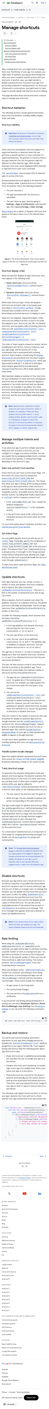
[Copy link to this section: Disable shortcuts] (27, 876)
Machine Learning (8, 1240)
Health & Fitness (7, 1244)
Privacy (4, 1251)
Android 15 (6, 1296)
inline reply (30, 993)
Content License (24, 1178)
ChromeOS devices (9, 1272)
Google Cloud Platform (10, 1380)
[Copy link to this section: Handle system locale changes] (35, 751)
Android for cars (8, 1275)
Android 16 (6, 1292)
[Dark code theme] (43, 1018)
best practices (21, 837)
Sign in (43, 3)
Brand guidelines (23, 1392)
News (4, 1220)
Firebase (5, 1377)
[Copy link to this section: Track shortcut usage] (26, 768)
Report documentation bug (11, 1348)
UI (30, 10)
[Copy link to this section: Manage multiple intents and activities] (16, 443)
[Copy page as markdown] (12, 33)
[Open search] (32, 2)
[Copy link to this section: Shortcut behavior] (28, 108)
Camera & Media (8, 1248)
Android (5, 1205)
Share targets (7, 211)
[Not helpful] (19, 22)
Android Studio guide (9, 1320)
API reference (7, 1327)
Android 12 (6, 1307)
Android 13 (6, 1303)
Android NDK (6, 1334)
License (12, 1392)
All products (6, 1384)
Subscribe (31, 1398)
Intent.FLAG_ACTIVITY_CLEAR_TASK (17, 481)
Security (5, 1213)
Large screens (7, 1264)
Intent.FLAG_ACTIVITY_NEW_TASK (16, 478)
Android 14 (6, 1299)
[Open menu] (3, 2)
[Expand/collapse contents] (15, 40)
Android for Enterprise (10, 1209)
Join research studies (9, 1355)
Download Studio (8, 1331)
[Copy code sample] (45, 1018)
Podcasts (5, 1227)
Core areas (19, 10)
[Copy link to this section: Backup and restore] (30, 1033)
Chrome (5, 1373)
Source (4, 1216)
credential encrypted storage (20, 136)
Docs (43, 17)
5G (3, 1255)
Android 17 (6, 1289)
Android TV (6, 1279)
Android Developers (8, 17)
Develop (6, 10)
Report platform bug (9, 1344)
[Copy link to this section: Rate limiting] (20, 939)
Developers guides (8, 1324)
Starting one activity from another (16, 527)
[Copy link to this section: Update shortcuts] (27, 577)
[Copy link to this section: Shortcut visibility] (22, 125)
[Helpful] (16, 22)
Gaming (5, 1237)
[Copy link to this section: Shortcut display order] (27, 271)
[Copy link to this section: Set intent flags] (20, 533)
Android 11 (5, 1310)
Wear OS (5, 1268)
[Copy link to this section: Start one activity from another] (36, 468)
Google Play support (9, 1351)
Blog (3, 1224)
